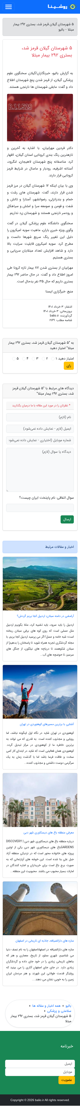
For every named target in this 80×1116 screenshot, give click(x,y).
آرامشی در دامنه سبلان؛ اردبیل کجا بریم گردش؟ (45, 616)
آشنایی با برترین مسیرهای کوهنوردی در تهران (47, 724)
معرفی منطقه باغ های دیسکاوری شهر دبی (48, 832)
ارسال (67, 519)
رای (69, 365)
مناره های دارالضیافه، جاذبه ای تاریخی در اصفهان (45, 941)
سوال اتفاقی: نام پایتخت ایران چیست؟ (46, 497)
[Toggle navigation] (9, 7)
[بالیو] (61, 7)
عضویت (66, 1080)
